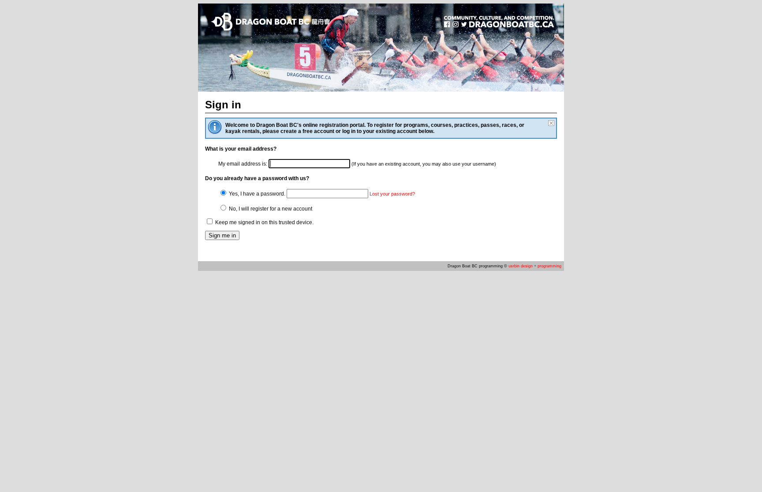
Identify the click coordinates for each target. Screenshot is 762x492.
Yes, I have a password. (256, 194)
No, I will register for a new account (270, 209)
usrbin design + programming (534, 266)
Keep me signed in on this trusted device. (264, 222)
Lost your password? (392, 193)
